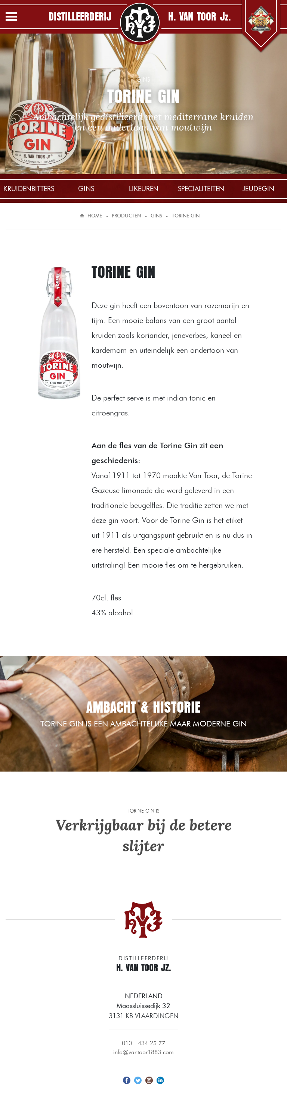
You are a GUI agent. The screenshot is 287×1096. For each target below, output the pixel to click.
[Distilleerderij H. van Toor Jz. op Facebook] (126, 1079)
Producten (126, 216)
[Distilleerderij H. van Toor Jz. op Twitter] (138, 1079)
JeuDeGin (258, 188)
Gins (86, 188)
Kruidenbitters (28, 188)
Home (94, 216)
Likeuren (143, 188)
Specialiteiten (201, 188)
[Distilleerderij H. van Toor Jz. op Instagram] (149, 1079)
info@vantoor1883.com (143, 1052)
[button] (19, 18)
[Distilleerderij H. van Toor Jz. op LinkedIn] (160, 1079)
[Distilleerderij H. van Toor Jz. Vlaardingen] (139, 22)
